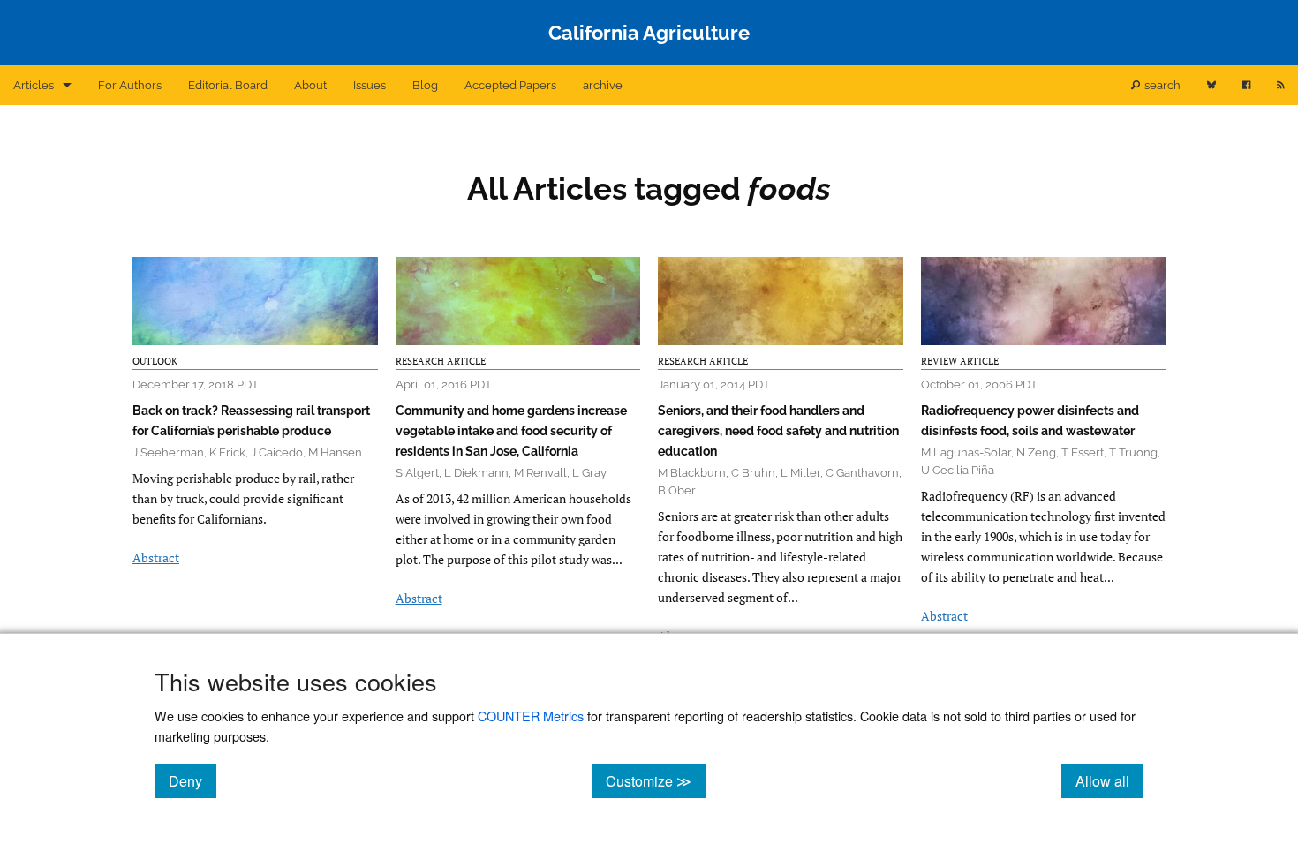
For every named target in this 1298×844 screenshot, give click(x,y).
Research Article (441, 361)
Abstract (155, 557)
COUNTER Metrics (531, 715)
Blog (425, 85)
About (310, 85)
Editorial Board (228, 85)
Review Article (960, 361)
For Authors (130, 85)
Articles (33, 85)
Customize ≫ (656, 780)
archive (603, 85)
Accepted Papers (510, 85)
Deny (192, 780)
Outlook (154, 361)
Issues (369, 85)
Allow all (1109, 780)
